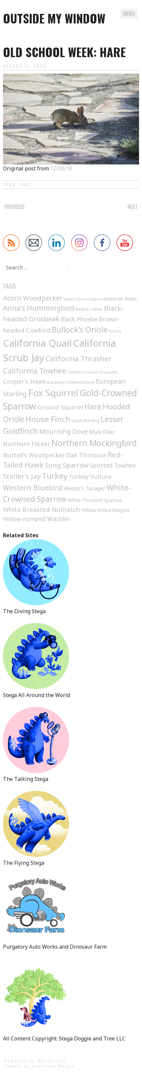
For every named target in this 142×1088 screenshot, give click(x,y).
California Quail (37, 342)
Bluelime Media (53, 1066)
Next (132, 207)
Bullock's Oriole (80, 329)
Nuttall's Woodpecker (34, 455)
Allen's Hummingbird (83, 299)
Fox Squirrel (53, 393)
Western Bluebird (32, 487)
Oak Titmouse (86, 455)
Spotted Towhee (113, 465)
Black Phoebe (79, 319)
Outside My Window (54, 18)
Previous (14, 207)
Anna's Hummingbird (38, 308)
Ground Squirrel (60, 407)
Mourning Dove (63, 431)
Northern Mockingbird (94, 442)
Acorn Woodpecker (33, 298)
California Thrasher (79, 358)
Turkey (54, 476)
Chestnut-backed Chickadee (92, 371)
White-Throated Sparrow (95, 500)
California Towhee (34, 371)
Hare (26, 184)
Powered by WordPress (35, 1060)
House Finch (47, 418)
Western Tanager (84, 488)
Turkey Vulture (90, 476)
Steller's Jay (22, 476)
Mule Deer (102, 432)
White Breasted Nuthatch (41, 509)
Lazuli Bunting (85, 420)
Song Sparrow (67, 465)
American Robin (120, 299)
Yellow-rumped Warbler (36, 519)
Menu (129, 14)
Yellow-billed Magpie (105, 510)
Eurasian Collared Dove (70, 382)
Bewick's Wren (89, 309)
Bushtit (115, 331)
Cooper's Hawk (24, 381)
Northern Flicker (26, 444)
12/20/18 (61, 168)
